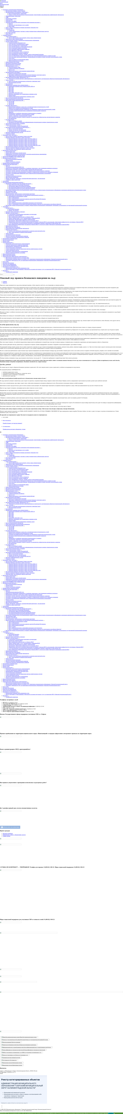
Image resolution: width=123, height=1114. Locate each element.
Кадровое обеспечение (11, 105)
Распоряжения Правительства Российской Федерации (22, 188)
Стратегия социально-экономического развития (17, 237)
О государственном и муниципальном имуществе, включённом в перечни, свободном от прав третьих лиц (35, 223)
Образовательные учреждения (13, 16)
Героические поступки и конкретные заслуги (20, 131)
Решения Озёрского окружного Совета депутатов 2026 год (23, 138)
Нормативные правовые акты (10, 238)
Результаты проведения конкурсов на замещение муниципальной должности (27, 110)
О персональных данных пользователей (18, 126)
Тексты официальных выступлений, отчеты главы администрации (25, 37)
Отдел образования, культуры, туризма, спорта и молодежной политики (26, 54)
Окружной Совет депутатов (9, 135)
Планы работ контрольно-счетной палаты (16, 153)
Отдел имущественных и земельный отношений (20, 46)
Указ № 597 (11, 104)
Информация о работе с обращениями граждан (14, 834)
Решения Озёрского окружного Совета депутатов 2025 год (23, 140)
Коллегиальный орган (8, 240)
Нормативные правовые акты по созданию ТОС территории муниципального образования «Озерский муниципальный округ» (37, 259)
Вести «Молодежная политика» (16, 200)
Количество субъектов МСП (15, 215)
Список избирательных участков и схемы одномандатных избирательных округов (29, 31)
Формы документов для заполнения (17, 129)
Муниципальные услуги (12, 66)
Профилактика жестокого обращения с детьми (14, 429)
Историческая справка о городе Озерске (15, 11)
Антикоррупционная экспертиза (13, 176)
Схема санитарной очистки (12, 250)
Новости (11, 23)
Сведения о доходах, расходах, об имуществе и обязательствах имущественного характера (28, 170)
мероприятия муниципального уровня (18, 196)
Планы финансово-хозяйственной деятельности (17, 228)
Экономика (5, 206)
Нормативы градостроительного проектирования (18, 243)
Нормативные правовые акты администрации (17, 85)
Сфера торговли (10, 233)
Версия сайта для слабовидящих (11, 827)
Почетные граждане (10, 32)
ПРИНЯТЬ (111, 1113)
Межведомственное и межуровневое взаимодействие (22, 71)
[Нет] (114, 1113)
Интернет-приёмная (8, 833)
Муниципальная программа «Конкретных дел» (17, 77)
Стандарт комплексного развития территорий (17, 245)
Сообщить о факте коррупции (13, 179)
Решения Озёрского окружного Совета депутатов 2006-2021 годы (25, 145)
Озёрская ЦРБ (9, 19)
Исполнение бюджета (14, 209)
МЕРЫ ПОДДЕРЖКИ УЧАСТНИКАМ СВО (14, 156)
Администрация (7, 35)
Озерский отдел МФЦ (11, 21)
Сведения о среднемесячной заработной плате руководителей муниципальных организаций (28, 173)
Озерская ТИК (9, 28)
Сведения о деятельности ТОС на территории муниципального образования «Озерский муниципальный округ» (33, 260)
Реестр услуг (12, 69)
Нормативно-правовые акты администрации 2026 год (22, 86)
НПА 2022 (11, 91)
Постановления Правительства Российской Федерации (22, 187)
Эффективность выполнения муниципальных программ (22, 76)
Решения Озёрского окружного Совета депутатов (18, 137)
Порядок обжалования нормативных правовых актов (21, 96)
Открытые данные (10, 133)
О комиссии (11, 30)
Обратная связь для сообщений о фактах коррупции (18, 149)
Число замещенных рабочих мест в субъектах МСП (21, 216)
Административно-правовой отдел (17, 42)
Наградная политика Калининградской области (17, 127)
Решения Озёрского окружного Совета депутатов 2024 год (23, 141)
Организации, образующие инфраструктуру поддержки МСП (24, 220)
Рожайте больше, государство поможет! (12, 423)
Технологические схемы (14, 67)
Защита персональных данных (13, 124)
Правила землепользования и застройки (15, 252)
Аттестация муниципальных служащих (15, 123)
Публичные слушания (11, 18)
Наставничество (12, 118)
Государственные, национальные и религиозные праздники (20, 193)
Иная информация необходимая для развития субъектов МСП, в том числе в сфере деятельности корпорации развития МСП (39, 224)
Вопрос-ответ (6, 241)
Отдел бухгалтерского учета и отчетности (19, 51)
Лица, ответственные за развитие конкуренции (20, 232)
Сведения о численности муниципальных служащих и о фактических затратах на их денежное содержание (32, 172)
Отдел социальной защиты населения (18, 48)
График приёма (6, 836)
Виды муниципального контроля (14, 159)
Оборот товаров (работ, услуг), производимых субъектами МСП (24, 218)
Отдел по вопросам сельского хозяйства (18, 53)
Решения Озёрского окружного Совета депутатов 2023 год (23, 142)
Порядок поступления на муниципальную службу (21, 108)
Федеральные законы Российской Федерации (20, 186)
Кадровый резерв (10, 119)
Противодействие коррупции (10, 164)
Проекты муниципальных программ (17, 73)
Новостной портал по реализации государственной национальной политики (24, 195)
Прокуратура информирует (9, 264)
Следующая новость (6, 426)
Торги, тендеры (9, 80)
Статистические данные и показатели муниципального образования (22, 40)
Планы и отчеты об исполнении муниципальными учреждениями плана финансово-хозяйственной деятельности (36, 14)
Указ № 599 (11, 103)
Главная (5, 281)
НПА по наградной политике (16, 128)
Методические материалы (12, 177)
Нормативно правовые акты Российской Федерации (18, 183)
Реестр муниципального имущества (14, 98)
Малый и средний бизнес (12, 213)
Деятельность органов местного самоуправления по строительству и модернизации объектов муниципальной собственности (39, 78)
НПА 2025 (11, 87)
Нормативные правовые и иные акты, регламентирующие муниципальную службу (29, 106)
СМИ (7, 17)
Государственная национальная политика (13, 182)
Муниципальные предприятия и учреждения (17, 12)
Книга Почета (9, 34)
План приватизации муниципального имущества (18, 99)
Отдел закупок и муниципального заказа (18, 44)
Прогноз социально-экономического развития (17, 236)
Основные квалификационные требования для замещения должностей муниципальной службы (32, 109)
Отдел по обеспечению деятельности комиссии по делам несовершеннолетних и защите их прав (32, 55)
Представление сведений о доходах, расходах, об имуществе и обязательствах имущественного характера (34, 117)
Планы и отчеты (10, 174)
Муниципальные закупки (15, 82)
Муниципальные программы (13, 72)
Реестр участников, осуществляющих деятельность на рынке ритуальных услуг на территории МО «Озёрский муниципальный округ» (38, 269)
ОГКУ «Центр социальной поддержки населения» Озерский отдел (22, 27)
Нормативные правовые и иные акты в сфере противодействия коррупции (24, 169)
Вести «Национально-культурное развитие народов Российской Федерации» (27, 199)
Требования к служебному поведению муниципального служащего (25, 113)
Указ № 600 (11, 101)
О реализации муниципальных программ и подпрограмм (22, 214)
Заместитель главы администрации (14, 39)
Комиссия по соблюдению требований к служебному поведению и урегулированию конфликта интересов (31, 168)
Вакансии (11, 112)
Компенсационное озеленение (13, 64)
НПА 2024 (11, 89)
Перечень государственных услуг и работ (19, 25)
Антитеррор (6, 181)
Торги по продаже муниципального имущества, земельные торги (24, 81)
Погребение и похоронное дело (10, 266)
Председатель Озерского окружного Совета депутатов (19, 136)
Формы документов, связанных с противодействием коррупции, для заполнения (25, 178)
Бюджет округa (9, 208)
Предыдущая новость (7, 420)
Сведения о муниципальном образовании (13, 9)
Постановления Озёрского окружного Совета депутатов (19, 146)
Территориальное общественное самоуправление (15, 256)
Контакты (5, 270)
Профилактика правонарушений (11, 163)
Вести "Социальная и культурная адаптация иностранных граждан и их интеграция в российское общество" (35, 204)
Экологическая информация (10, 265)
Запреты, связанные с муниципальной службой (20, 115)
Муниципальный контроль (9, 158)
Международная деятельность (13, 227)
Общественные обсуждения (12, 62)
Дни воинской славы (11, 191)
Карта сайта (6, 261)
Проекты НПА (12, 95)
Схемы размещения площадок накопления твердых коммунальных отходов (24, 248)
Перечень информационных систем (14, 132)
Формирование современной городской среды (17, 246)
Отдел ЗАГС (12, 58)
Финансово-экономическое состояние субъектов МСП (22, 219)
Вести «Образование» (14, 197)
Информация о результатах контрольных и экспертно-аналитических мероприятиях (26, 154)
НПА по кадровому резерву (15, 121)
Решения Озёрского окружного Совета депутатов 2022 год (23, 144)
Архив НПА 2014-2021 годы (15, 92)
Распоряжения (9, 83)
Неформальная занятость (12, 225)
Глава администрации (11, 36)
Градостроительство (8, 242)
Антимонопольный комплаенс (13, 234)
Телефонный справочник (12, 271)
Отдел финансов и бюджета (15, 50)
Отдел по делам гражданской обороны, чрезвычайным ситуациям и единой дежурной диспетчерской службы (35, 57)
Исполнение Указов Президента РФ (14, 100)
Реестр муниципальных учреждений (17, 13)
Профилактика (9, 160)
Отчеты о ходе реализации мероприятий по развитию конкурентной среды (27, 231)
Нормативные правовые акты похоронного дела (17, 268)
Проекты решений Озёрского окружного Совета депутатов (20, 147)
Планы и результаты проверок (13, 161)
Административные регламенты (16, 68)
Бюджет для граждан (14, 210)
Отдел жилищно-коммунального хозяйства (19, 49)
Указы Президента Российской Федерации (19, 185)
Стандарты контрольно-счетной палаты (15, 155)
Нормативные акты (10, 151)
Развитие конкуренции (11, 229)
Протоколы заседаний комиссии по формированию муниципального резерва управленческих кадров (33, 122)
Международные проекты (9, 255)
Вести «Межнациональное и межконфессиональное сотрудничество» (25, 202)
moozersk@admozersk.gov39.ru (10, 1073)
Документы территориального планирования (17, 251)
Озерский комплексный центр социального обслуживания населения (23, 22)
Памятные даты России (11, 192)
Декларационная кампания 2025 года (15, 167)
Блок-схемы (11, 26)
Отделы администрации (11, 41)
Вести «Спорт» (12, 201)
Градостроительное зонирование (14, 247)
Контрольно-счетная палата (9, 150)
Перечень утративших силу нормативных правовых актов (23, 94)
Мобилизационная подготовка (16, 60)
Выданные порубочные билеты (13, 63)
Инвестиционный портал (9, 254)
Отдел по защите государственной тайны (19, 59)
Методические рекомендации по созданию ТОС (17, 257)
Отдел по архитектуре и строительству (18, 45)
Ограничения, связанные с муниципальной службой (21, 114)
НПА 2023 (11, 90)
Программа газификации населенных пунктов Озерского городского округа (27, 74)
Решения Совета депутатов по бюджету (15, 211)
